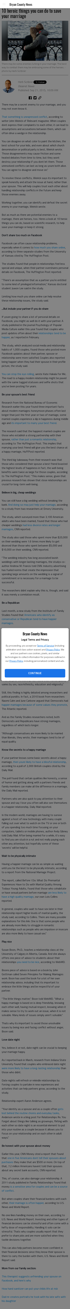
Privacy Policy (53, 649)
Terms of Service (45, 645)
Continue (34, 673)
